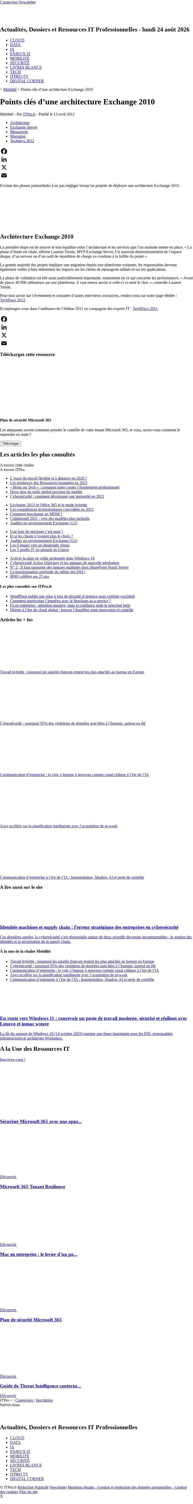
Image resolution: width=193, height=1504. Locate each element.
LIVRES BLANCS (26, 67)
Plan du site (28, 1492)
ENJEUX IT (20, 54)
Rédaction (26, 1487)
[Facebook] (96, 151)
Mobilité (10, 89)
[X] (96, 167)
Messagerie (19, 132)
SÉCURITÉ (20, 63)
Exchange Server (23, 127)
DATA (15, 45)
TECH (15, 72)
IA (12, 49)
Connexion (24, 1400)
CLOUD (17, 40)
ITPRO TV (19, 76)
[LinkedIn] (96, 159)
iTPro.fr (29, 114)
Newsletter (58, 1487)
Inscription (44, 1400)
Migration (18, 136)
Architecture (20, 123)
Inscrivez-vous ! (12, 1059)
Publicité (42, 1487)
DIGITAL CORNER (27, 81)
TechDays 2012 (12, 300)
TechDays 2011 (145, 308)
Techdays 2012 (22, 141)
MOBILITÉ (19, 58)
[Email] (96, 175)
